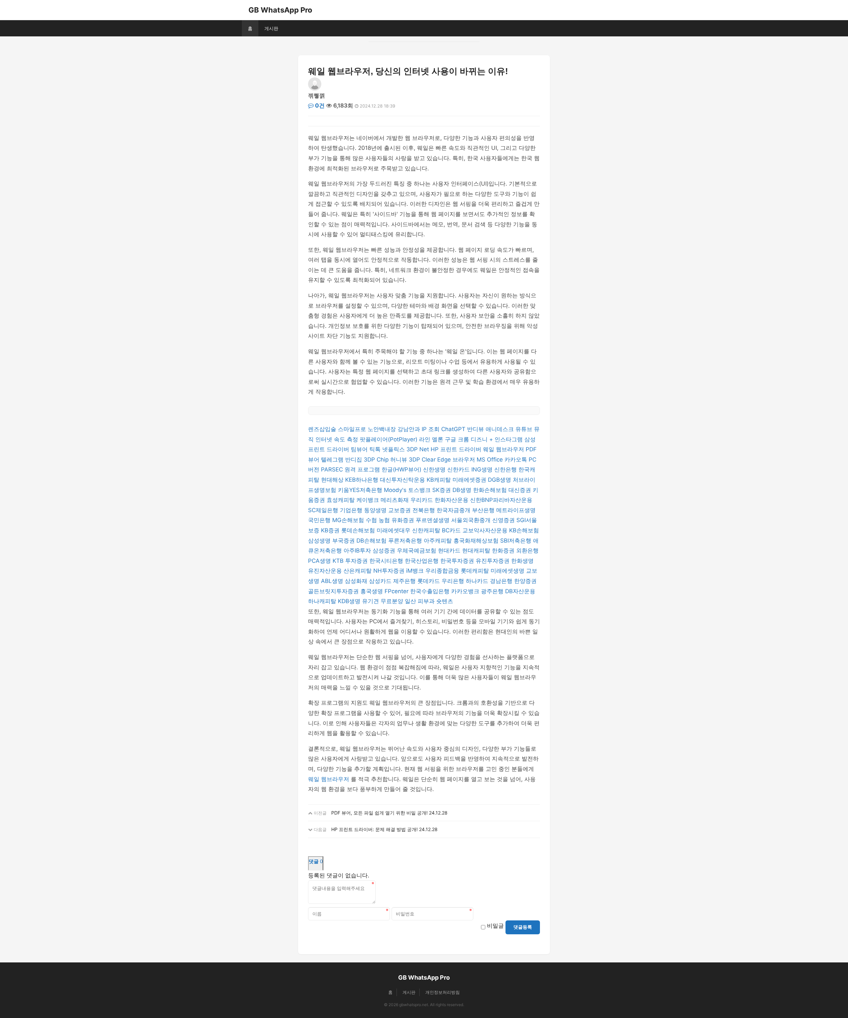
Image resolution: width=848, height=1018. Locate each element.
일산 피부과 (420, 601)
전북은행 (424, 510)
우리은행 (454, 581)
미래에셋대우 (394, 530)
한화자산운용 (452, 500)
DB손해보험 (372, 540)
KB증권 (331, 530)
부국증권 (344, 540)
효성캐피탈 (341, 500)
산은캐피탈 (358, 570)
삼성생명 (320, 540)
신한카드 (459, 469)
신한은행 (506, 469)
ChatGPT (454, 429)
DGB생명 (500, 479)
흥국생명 (372, 591)
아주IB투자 (358, 550)
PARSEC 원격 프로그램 (351, 469)
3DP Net (418, 449)
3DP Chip (377, 459)
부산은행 (484, 510)
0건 (319, 105)
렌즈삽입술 (323, 429)
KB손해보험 (524, 530)
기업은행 (352, 510)
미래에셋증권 (470, 479)
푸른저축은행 (406, 540)
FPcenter (397, 591)
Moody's (396, 490)
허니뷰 (399, 459)
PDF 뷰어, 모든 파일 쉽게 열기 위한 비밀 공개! (379, 813)
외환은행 (527, 550)
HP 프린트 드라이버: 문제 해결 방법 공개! (374, 829)
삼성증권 (385, 550)
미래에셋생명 (508, 570)
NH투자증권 (389, 570)
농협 (385, 520)
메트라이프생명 (516, 510)
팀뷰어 (360, 449)
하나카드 (478, 581)
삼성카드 (381, 581)
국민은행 (320, 520)
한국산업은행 (422, 560)
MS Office (490, 459)
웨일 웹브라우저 (504, 449)
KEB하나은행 (362, 479)
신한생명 (435, 469)
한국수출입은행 (430, 591)
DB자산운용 (520, 591)
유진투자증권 (493, 560)
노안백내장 (383, 429)
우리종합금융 (443, 570)
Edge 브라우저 (457, 459)
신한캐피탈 (427, 530)
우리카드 (422, 500)
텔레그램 (333, 459)
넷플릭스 (394, 449)
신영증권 (504, 520)
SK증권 (442, 490)
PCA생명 (320, 560)
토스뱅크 (420, 490)
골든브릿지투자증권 (334, 591)
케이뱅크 (368, 500)
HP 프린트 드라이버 (457, 449)
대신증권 (520, 490)
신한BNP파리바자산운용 (501, 500)
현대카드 (450, 550)
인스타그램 (509, 439)
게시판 (271, 28)
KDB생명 (350, 601)
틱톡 (375, 449)
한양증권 (525, 581)
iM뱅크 (415, 570)
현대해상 (333, 479)
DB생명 (462, 490)
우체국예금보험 (417, 550)
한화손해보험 (490, 490)
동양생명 (376, 510)
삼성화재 (357, 581)
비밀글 (495, 925)
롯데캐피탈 (476, 570)
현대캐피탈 (477, 550)
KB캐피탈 (439, 479)
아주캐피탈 (438, 540)
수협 (372, 520)
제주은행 (405, 581)
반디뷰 (476, 429)
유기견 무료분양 (383, 601)
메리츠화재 (395, 500)
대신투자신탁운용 (403, 479)
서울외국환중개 (471, 520)
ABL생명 (333, 581)
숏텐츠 (444, 601)
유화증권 (404, 520)
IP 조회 (431, 429)
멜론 (438, 439)
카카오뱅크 (466, 591)
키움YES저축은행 (361, 490)
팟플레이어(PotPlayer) (389, 439)
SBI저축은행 (516, 540)
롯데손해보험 (359, 530)
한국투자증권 (458, 560)
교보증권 (400, 510)
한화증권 (504, 550)
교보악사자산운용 (485, 530)
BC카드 (452, 530)
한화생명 (522, 560)
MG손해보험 (349, 520)
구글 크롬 (458, 439)
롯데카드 (429, 581)
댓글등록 (522, 927)
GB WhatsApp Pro (280, 10)
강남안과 (410, 429)
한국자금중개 (454, 510)
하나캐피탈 (323, 601)
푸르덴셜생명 (433, 520)
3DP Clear (423, 459)
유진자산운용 (326, 570)
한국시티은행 (387, 560)
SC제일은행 (324, 510)
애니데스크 (500, 429)
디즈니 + (483, 439)
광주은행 (493, 591)
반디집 (354, 459)
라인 (425, 439)
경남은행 (502, 581)
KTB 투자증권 (351, 560)
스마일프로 (353, 429)
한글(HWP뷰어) (402, 469)
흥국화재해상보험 (476, 540)
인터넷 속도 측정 (337, 439)
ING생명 (482, 469)
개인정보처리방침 (442, 992)
